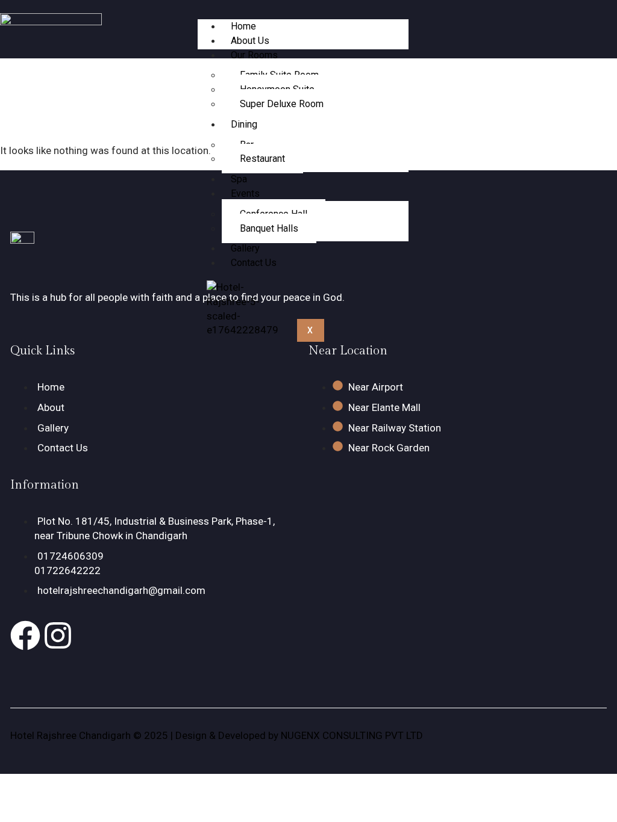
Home (243, 26)
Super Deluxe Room (282, 104)
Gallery (245, 248)
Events (245, 193)
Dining (244, 124)
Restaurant (262, 158)
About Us (250, 40)
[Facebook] (25, 635)
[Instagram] (58, 635)
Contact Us (254, 262)
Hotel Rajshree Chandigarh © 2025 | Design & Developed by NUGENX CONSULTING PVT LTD (216, 735)
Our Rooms (254, 55)
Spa (239, 179)
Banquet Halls (269, 228)
